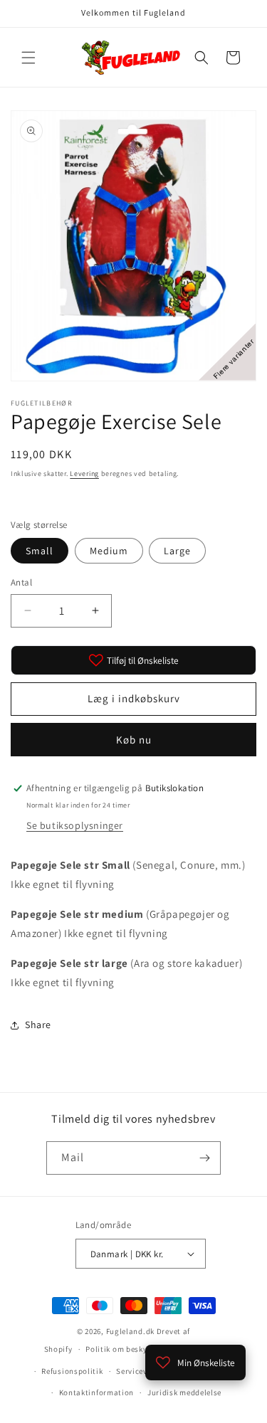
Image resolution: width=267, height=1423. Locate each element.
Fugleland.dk (130, 1331)
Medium (109, 550)
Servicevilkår (140, 1371)
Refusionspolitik (72, 1371)
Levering (84, 473)
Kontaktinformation (97, 1392)
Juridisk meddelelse (184, 1392)
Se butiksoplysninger (74, 825)
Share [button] (38, 1024)
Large (177, 550)
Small (39, 550)
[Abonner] (204, 1158)
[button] (28, 57)
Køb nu (134, 739)
